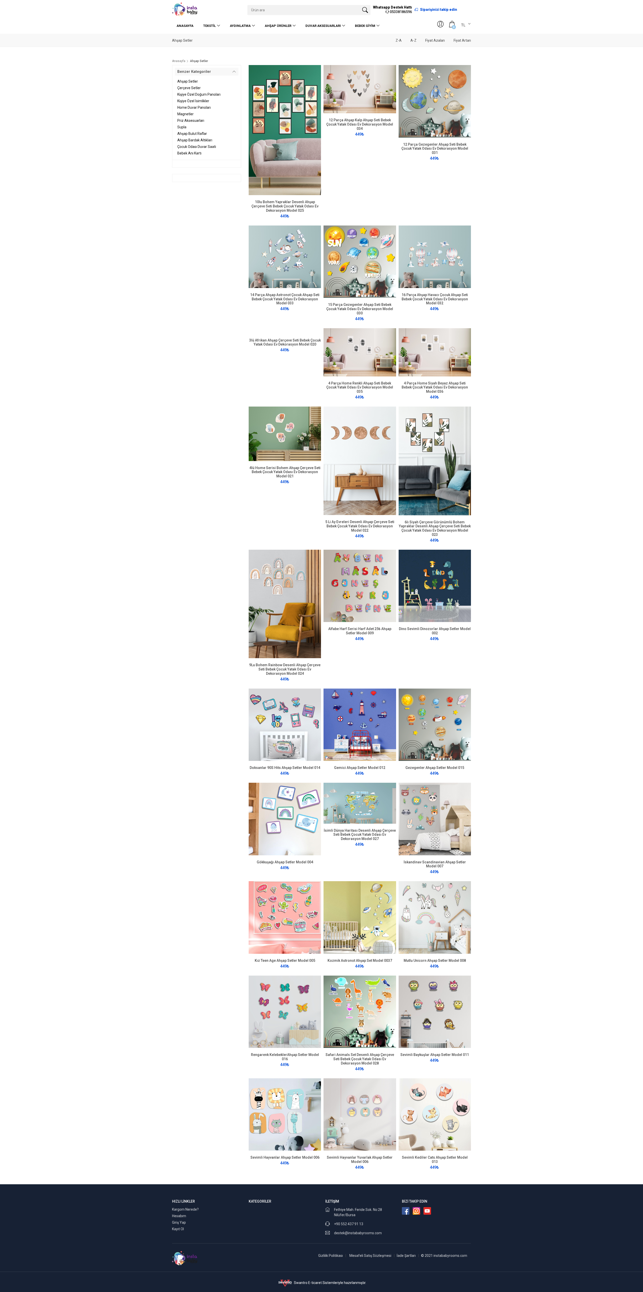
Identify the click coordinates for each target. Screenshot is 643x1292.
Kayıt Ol (178, 1229)
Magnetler (185, 114)
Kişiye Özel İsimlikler (193, 101)
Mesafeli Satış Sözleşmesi (370, 1256)
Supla (181, 127)
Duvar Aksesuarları (323, 26)
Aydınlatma (240, 26)
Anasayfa (185, 26)
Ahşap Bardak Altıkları (194, 140)
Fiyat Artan (462, 40)
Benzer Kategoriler (194, 71)
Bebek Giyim (365, 26)
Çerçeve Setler (189, 88)
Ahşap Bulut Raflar (192, 134)
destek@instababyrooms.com (358, 1233)
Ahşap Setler (187, 81)
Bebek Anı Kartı (189, 153)
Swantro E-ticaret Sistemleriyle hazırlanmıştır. (329, 1283)
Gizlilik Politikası (330, 1256)
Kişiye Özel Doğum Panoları (199, 94)
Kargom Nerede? (185, 1209)
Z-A (399, 40)
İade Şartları (406, 1256)
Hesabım (179, 1216)
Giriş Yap (179, 1222)
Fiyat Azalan (435, 40)
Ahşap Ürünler (278, 26)
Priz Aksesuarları (190, 121)
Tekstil (209, 26)
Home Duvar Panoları (194, 107)
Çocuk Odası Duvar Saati (196, 147)
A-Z (413, 40)
